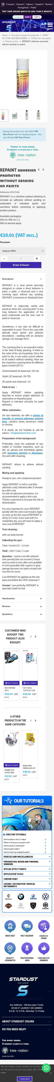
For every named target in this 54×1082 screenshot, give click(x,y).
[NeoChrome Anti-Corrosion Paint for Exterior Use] (11, 664)
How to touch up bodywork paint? (17, 852)
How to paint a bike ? (12, 849)
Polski (33, 7)
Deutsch (20, 4)
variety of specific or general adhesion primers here (22, 418)
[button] (31, 636)
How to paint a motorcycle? (14, 846)
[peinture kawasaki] (45, 905)
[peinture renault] (8, 896)
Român (48, 4)
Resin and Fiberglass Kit (29, 766)
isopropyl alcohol (17, 453)
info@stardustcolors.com (23, 433)
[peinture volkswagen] (45, 896)
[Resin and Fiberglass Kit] (30, 746)
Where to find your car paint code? (17, 843)
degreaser (37, 453)
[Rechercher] (18, 26)
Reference (5, 192)
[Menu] (50, 24)
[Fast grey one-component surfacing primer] (43, 169)
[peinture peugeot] (33, 905)
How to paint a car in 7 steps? (15, 839)
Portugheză (23, 7)
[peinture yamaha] (33, 896)
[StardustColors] (9, 25)
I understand (25, 1079)
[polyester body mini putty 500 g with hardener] (38, 169)
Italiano (29, 4)
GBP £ (37, 17)
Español (39, 4)
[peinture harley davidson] (8, 905)
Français (10, 4)
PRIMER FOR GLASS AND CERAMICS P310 (11, 772)
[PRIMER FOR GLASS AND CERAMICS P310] (11, 746)
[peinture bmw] (20, 896)
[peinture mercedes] (20, 905)
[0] (42, 25)
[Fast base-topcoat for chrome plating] (30, 664)
